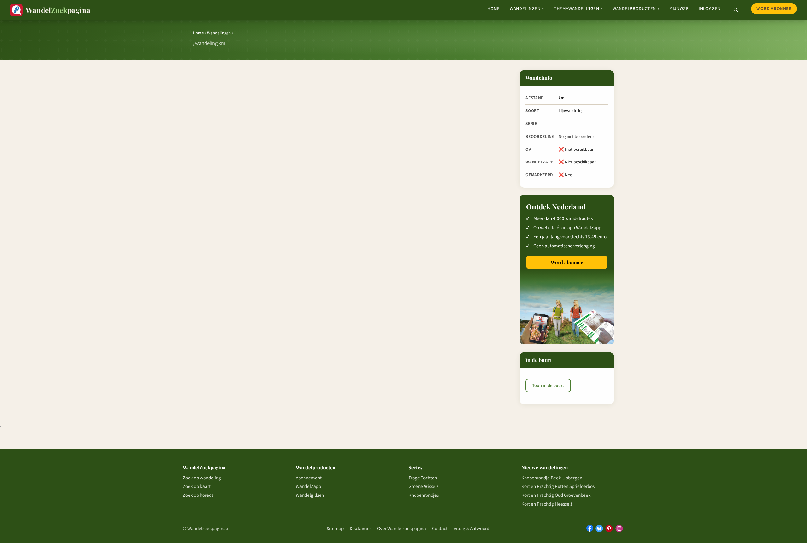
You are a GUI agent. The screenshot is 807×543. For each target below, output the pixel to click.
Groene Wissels (423, 486)
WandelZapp (308, 486)
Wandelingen (527, 8)
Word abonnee (773, 8)
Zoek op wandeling (202, 477)
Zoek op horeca (198, 495)
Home (493, 8)
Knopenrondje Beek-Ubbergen (551, 477)
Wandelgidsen (310, 495)
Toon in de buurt (548, 385)
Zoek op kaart (197, 486)
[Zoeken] (736, 10)
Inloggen (710, 8)
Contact (440, 528)
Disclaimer (360, 528)
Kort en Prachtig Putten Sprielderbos (558, 486)
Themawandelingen (578, 8)
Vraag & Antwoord (471, 528)
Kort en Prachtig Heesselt (546, 504)
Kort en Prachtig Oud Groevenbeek (556, 495)
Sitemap (335, 528)
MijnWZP (678, 8)
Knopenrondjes (424, 495)
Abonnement (309, 477)
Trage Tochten (423, 477)
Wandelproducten (636, 8)
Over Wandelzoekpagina (401, 528)
